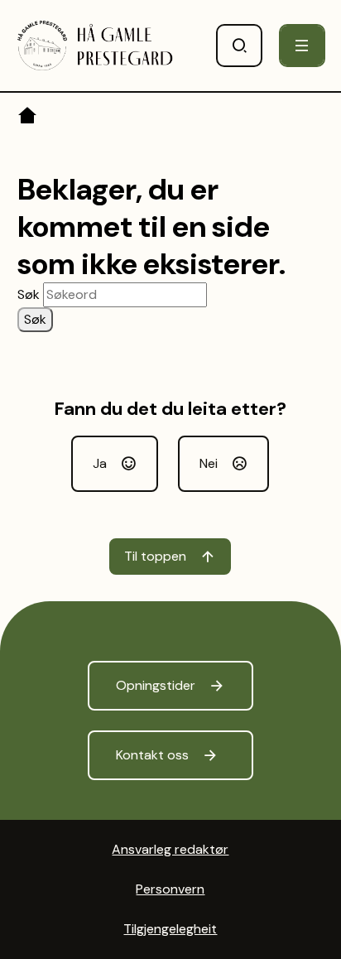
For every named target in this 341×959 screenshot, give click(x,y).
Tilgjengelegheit (170, 928)
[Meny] (302, 45)
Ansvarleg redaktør (170, 849)
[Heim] (28, 118)
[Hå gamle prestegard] (95, 45)
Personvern (170, 889)
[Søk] (239, 45)
